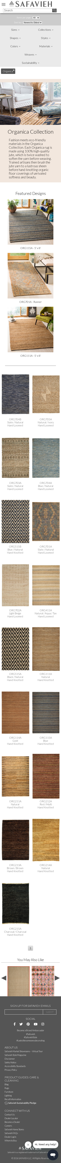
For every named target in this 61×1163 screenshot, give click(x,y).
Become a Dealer (12, 1122)
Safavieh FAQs (11, 1133)
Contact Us (10, 1114)
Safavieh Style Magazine (15, 1055)
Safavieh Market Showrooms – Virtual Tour (24, 1051)
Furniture (9, 1091)
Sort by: (18, 22)
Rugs (7, 1088)
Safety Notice (10, 1062)
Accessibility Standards (15, 1066)
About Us (11, 1047)
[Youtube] (35, 1024)
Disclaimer (10, 1058)
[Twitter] (21, 1024)
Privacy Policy (11, 1070)
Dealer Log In (10, 1136)
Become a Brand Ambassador (30, 1030)
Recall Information (13, 1099)
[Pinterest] (28, 1024)
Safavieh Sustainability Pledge (22, 1103)
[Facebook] (15, 1024)
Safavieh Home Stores (14, 1129)
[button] (30, 948)
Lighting (8, 1095)
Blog (6, 1084)
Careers (8, 1125)
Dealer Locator (11, 1118)
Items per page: (24, 17)
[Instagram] (42, 1024)
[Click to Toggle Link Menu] (3, 4)
